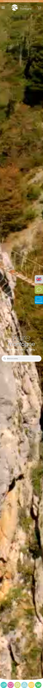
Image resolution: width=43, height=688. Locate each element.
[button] (3, 7)
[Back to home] (22, 7)
